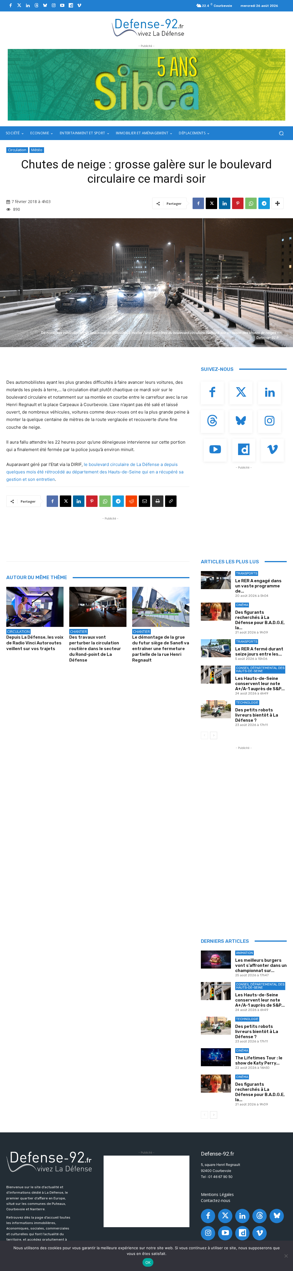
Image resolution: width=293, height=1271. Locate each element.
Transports (246, 573)
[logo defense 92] (148, 27)
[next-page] (213, 735)
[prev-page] (204, 735)
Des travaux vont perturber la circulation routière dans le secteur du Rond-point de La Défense (95, 649)
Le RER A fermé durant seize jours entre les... (259, 651)
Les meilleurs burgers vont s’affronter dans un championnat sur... (261, 965)
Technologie (247, 703)
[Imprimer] (157, 501)
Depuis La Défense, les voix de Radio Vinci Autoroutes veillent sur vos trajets (34, 643)
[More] (278, 203)
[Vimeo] (79, 5)
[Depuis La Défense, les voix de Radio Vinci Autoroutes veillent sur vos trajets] (35, 607)
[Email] (144, 501)
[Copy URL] (171, 501)
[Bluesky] (45, 5)
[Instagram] (53, 5)
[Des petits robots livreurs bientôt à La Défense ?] (216, 709)
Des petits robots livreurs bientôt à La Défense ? (256, 715)
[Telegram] (264, 203)
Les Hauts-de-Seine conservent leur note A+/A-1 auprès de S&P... (260, 683)
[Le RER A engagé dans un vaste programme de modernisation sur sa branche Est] (216, 580)
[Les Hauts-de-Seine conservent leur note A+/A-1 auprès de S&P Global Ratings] (216, 675)
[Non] (286, 1256)
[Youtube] (62, 5)
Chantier (78, 631)
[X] (211, 203)
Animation (244, 953)
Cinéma (242, 605)
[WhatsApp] (251, 203)
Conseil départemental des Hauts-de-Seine (260, 669)
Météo (36, 149)
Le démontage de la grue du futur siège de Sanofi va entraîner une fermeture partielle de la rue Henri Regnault (160, 649)
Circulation (17, 149)
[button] (281, 133)
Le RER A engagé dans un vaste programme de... (258, 586)
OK (148, 1262)
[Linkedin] (27, 5)
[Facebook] (10, 5)
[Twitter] (19, 5)
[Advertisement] (110, 534)
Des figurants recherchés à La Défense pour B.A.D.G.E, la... (260, 620)
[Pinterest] (237, 203)
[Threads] (36, 5)
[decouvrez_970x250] (146, 85)
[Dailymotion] (70, 5)
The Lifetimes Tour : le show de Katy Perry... (258, 1060)
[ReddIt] (131, 501)
